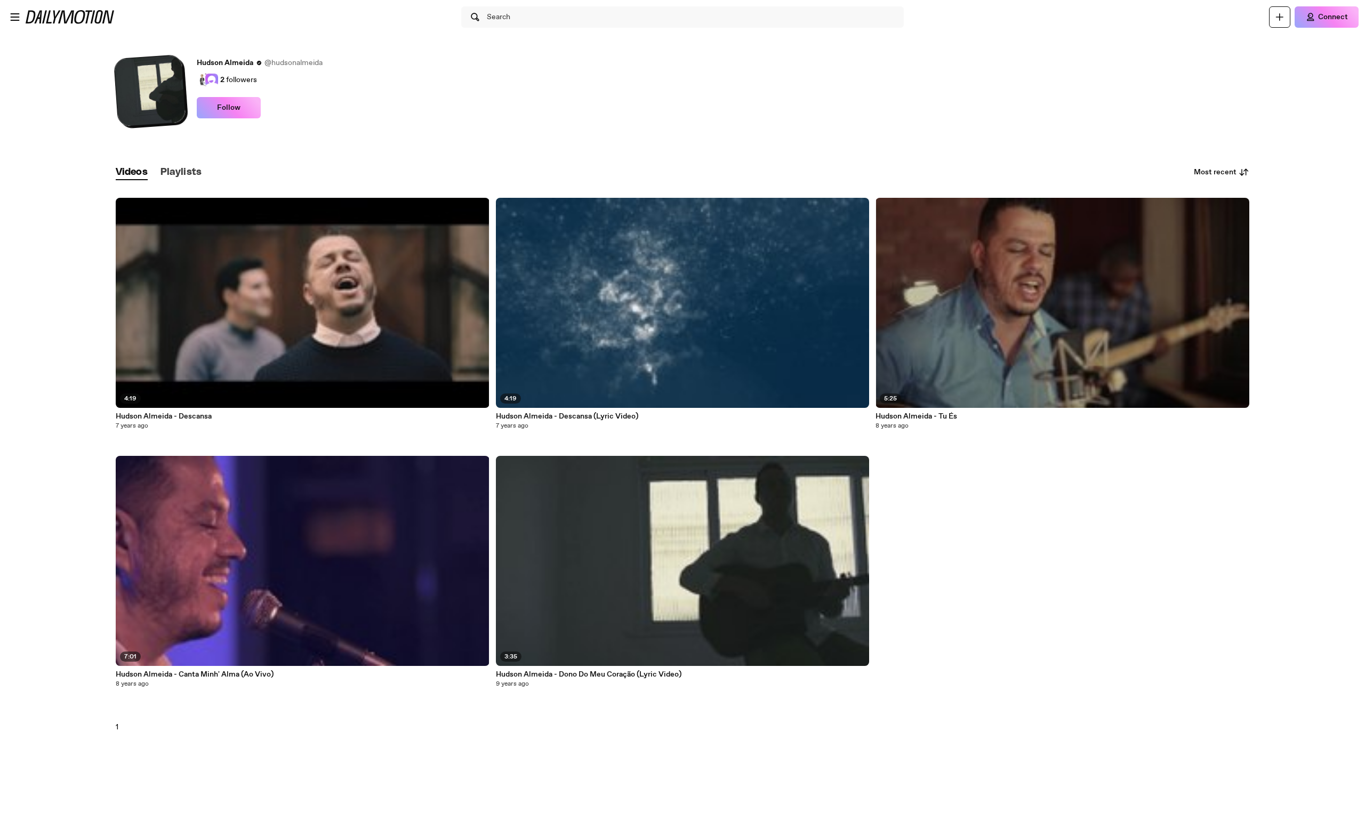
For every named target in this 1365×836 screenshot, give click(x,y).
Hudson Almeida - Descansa (164, 416)
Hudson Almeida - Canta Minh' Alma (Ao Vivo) (195, 674)
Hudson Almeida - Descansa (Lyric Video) (567, 416)
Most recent (1215, 172)
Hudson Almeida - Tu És (916, 416)
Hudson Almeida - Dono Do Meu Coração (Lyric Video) (588, 674)
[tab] (132, 172)
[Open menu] (14, 17)
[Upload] (1279, 17)
